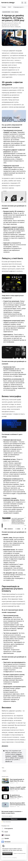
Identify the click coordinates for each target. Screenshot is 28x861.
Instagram (18, 754)
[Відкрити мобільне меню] (25, 3)
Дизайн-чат (8, 761)
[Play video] (14, 116)
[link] (8, 3)
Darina (16, 12)
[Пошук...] (22, 3)
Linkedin (14, 756)
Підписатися (14, 819)
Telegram (20, 756)
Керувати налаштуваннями (20, 853)
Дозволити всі (7, 853)
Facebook (8, 756)
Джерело (5, 746)
